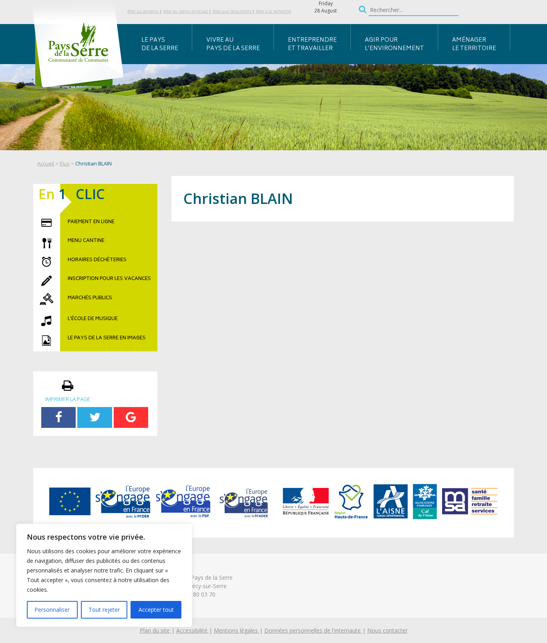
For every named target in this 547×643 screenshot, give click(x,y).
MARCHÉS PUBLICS (90, 298)
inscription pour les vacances (109, 279)
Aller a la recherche (273, 11)
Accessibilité (192, 630)
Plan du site (155, 630)
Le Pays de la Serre (159, 44)
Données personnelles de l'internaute (313, 630)
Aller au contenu (143, 11)
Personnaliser (52, 609)
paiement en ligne (91, 222)
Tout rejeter (104, 609)
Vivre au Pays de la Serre (233, 44)
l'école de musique (93, 319)
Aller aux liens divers (232, 11)
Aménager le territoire (474, 44)
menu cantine (86, 241)
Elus (65, 163)
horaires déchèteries (97, 260)
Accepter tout (156, 609)
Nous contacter (387, 630)
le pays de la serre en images (107, 338)
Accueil (45, 163)
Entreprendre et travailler (312, 44)
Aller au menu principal (186, 11)
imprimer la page (67, 399)
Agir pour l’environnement (394, 44)
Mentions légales (236, 630)
